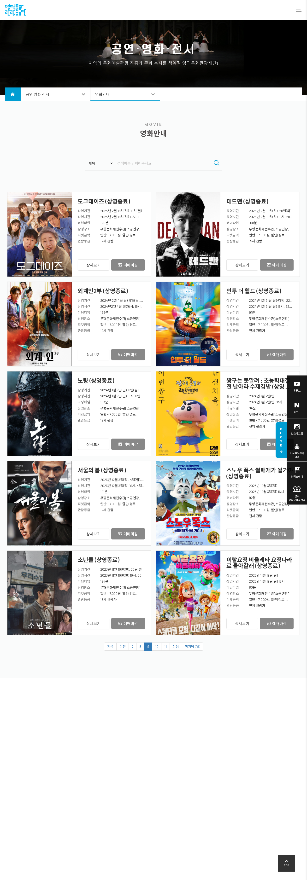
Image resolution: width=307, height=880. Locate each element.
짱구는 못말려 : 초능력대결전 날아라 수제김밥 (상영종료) (258, 383)
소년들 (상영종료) (98, 560)
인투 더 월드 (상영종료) (253, 291)
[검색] (216, 163)
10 (156, 646)
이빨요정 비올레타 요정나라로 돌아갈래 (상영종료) (259, 563)
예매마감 (131, 265)
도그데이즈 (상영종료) (104, 201)
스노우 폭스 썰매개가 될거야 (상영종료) (259, 473)
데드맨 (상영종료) (247, 201)
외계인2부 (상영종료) (103, 291)
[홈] (13, 94)
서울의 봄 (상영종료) (102, 470)
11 (165, 646)
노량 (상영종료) (96, 380)
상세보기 (93, 265)
